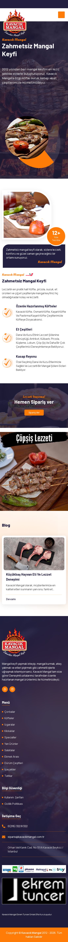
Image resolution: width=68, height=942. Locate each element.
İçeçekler (10, 769)
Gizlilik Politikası (13, 804)
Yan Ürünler (11, 744)
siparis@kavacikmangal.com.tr (26, 837)
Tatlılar (8, 776)
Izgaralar (9, 724)
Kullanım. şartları (14, 797)
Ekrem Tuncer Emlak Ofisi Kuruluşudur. (34, 914)
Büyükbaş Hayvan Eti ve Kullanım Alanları (30, 576)
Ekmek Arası (11, 756)
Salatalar (9, 750)
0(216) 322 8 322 (18, 826)
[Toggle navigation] (61, 15)
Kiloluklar (9, 731)
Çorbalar (9, 712)
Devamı (11, 599)
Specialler (10, 737)
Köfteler (9, 718)
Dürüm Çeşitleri (13, 763)
